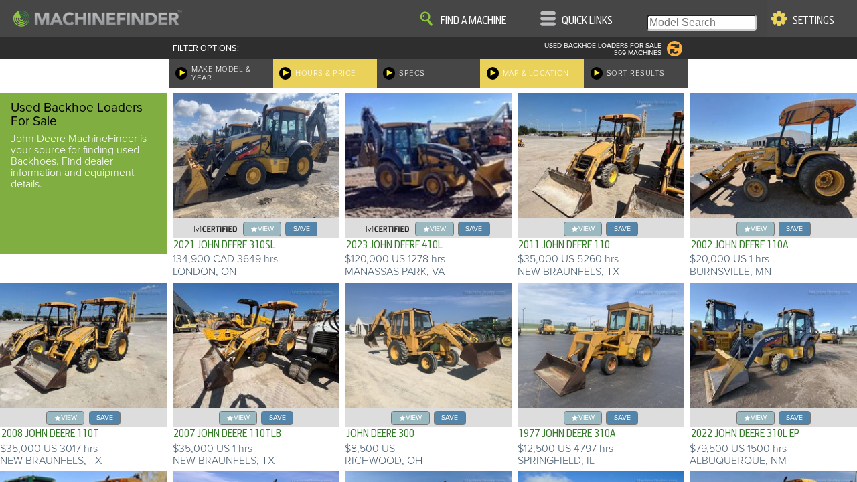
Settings (813, 20)
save (301, 228)
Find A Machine (473, 20)
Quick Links (587, 20)
